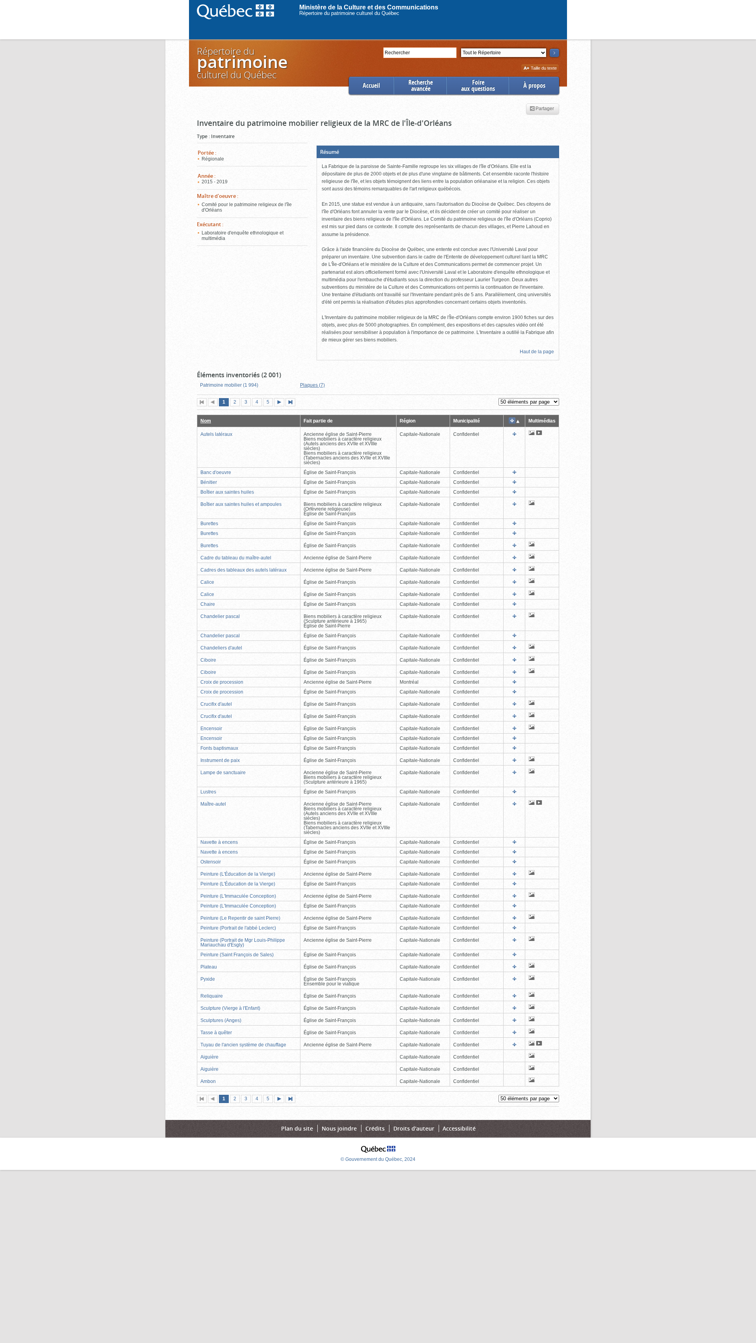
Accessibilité (459, 1128)
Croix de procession (221, 682)
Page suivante (281, 402)
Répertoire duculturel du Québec (242, 62)
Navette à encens (219, 842)
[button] (438, 152)
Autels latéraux (216, 434)
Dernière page (292, 402)
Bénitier (208, 482)
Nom (205, 421)
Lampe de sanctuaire (223, 772)
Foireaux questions (478, 85)
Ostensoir (210, 862)
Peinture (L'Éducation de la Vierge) (237, 874)
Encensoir (211, 728)
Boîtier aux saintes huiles (227, 492)
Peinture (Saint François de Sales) (237, 954)
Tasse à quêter (216, 1032)
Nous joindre (339, 1128)
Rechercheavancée (420, 85)
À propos (534, 85)
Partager (545, 109)
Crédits (375, 1128)
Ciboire (208, 660)
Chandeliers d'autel (221, 648)
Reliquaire (211, 996)
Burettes (209, 523)
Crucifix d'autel (216, 704)
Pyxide (207, 979)
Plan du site (297, 1128)
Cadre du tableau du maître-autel (235, 558)
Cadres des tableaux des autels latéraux (243, 570)
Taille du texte (543, 68)
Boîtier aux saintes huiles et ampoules (241, 504)
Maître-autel (213, 804)
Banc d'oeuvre (215, 472)
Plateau (208, 967)
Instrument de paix (220, 760)
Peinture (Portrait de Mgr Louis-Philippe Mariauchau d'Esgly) (242, 942)
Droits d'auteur (413, 1128)
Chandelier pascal (220, 616)
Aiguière (209, 1057)
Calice (207, 582)
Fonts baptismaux (219, 748)
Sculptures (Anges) (220, 1020)
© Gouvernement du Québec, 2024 (378, 1159)
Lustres (208, 792)
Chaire (207, 604)
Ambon (208, 1081)
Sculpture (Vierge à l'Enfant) (230, 1008)
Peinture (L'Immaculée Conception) (238, 896)
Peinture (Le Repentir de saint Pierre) (240, 918)
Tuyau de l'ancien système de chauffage (243, 1045)
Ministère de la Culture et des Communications (368, 7)
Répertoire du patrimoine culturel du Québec (349, 13)
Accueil (371, 85)
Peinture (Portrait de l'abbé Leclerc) (238, 928)
